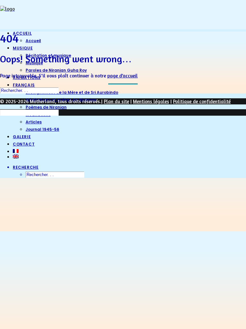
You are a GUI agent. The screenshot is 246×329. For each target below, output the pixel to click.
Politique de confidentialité (202, 101)
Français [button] (24, 85)
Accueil (22, 33)
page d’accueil (122, 76)
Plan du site (116, 101)
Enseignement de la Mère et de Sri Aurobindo (72, 92)
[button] (25, 167)
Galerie (22, 136)
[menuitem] (129, 107)
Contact (24, 144)
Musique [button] (23, 48)
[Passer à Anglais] (129, 156)
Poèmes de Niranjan (46, 107)
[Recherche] (29, 90)
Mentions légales (151, 101)
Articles (34, 122)
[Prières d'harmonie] (123, 12)
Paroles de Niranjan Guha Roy (56, 70)
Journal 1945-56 (42, 129)
